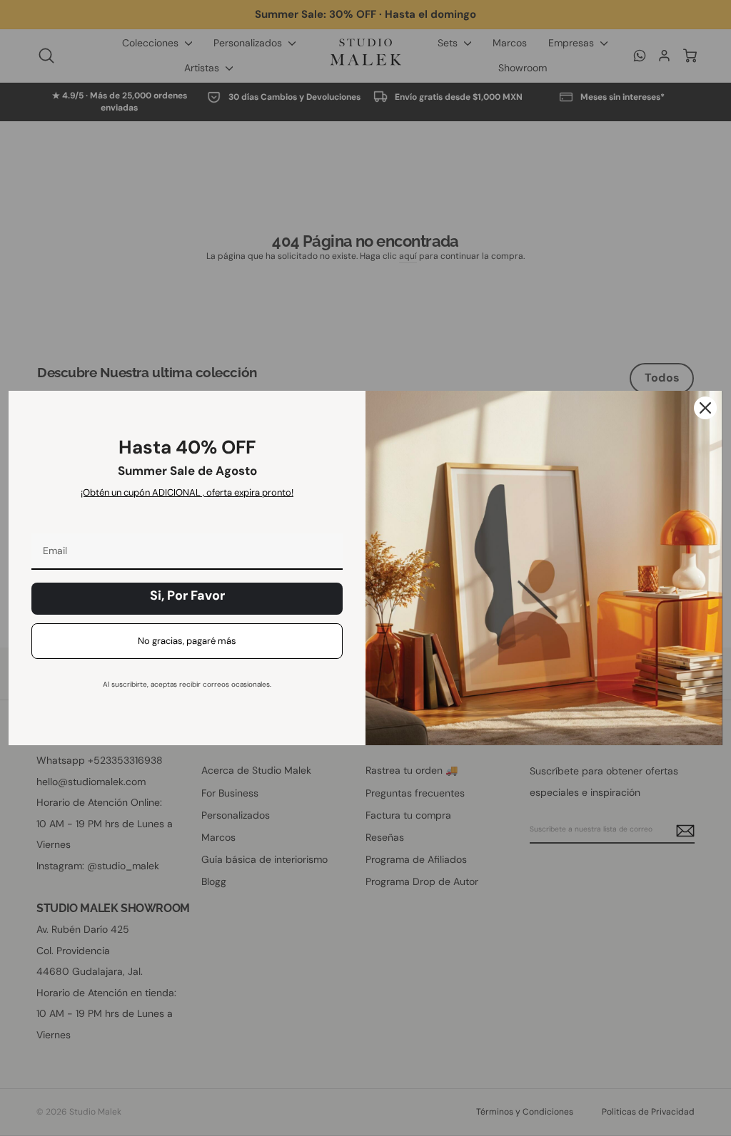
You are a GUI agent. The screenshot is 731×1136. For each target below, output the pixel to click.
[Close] (705, 408)
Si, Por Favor (187, 595)
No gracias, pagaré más (187, 641)
